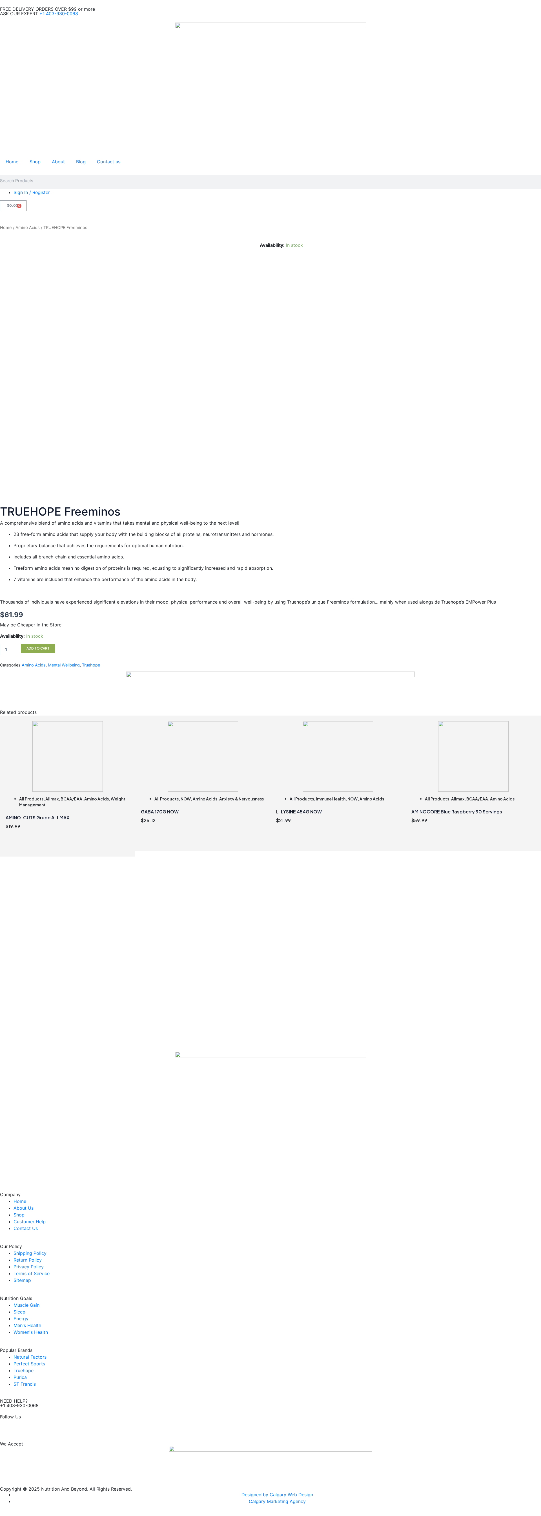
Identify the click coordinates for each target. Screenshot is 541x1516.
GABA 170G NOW (160, 812)
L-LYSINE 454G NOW (299, 812)
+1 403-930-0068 (58, 13)
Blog (81, 161)
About (58, 161)
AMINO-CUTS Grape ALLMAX (37, 817)
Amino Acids (27, 227)
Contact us (108, 161)
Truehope (91, 665)
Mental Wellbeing (64, 665)
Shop (35, 161)
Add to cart (38, 648)
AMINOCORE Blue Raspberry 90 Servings (456, 812)
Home (12, 161)
